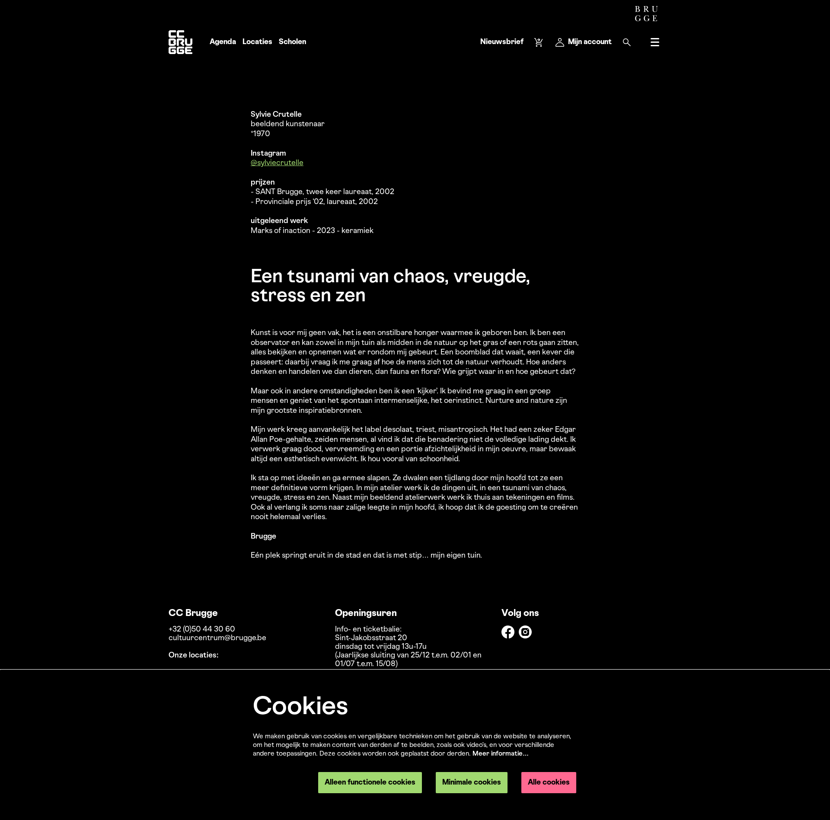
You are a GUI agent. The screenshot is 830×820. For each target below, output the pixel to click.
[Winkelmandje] (539, 42)
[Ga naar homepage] (180, 42)
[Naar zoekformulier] (626, 42)
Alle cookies (549, 782)
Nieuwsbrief (502, 42)
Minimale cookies (471, 782)
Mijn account (590, 42)
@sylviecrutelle (277, 163)
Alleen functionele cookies (370, 782)
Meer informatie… (500, 754)
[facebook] (507, 631)
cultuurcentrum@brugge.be (217, 638)
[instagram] (525, 631)
